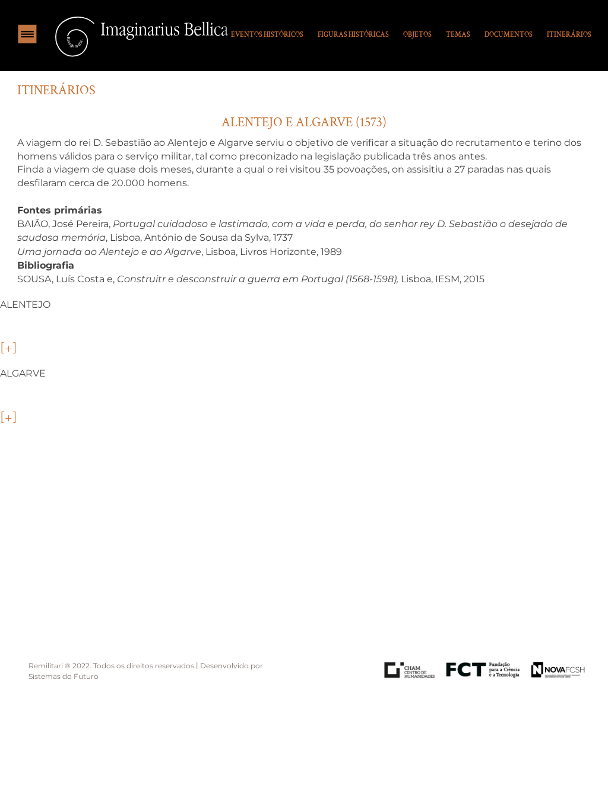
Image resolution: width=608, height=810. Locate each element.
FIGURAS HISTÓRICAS (353, 34)
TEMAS (458, 34)
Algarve (23, 373)
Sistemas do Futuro (63, 676)
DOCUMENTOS (508, 34)
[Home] (139, 36)
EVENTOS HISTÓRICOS (267, 34)
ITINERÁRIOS (569, 34)
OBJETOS (417, 34)
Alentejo (25, 304)
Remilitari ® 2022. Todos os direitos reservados (112, 665)
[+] (8, 348)
